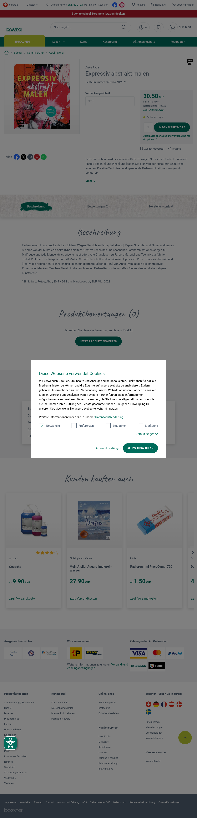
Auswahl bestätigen (108, 448)
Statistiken (119, 425)
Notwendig (53, 425)
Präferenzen (86, 425)
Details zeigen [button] (145, 434)
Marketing (151, 425)
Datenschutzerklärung (109, 417)
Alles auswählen (140, 448)
